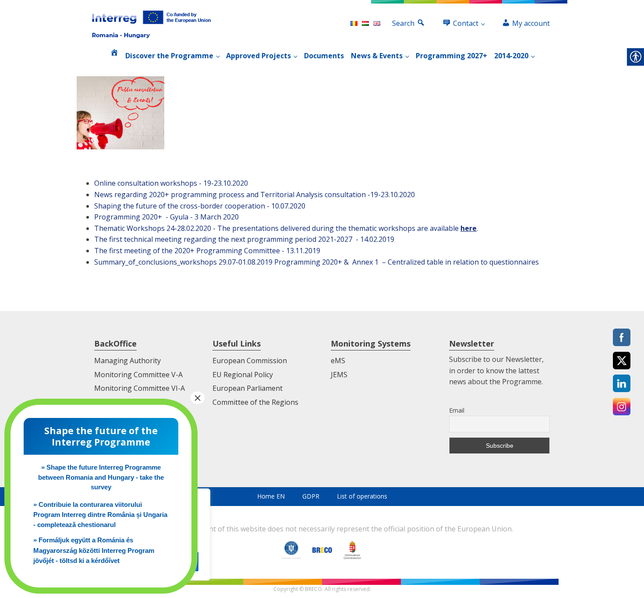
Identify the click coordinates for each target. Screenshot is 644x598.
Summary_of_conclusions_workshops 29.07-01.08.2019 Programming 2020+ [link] (218, 262)
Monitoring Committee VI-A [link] (139, 388)
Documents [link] (324, 55)
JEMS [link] (339, 374)
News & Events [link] (377, 55)
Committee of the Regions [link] (255, 402)
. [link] (469, 228)
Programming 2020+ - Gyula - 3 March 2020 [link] (166, 217)
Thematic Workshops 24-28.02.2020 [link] (152, 228)
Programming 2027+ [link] (451, 55)
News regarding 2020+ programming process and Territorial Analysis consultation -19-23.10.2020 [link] (254, 194)
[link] (151, 24)
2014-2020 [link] (511, 55)
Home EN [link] (271, 496)
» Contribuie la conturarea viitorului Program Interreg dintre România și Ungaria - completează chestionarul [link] (100, 515)
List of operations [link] (362, 496)
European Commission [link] (249, 360)
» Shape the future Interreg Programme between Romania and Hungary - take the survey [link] (101, 477)
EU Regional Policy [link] (242, 374)
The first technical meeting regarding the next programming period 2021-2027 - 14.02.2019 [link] (244, 239)
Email (456, 410)
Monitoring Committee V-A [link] (138, 374)
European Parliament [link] (247, 388)
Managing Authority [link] (127, 360)
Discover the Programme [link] (169, 55)
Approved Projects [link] (258, 55)
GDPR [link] (310, 496)
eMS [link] (338, 360)
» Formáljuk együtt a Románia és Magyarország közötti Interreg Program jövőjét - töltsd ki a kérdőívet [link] (93, 550)
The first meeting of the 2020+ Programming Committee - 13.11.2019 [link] (207, 250)
